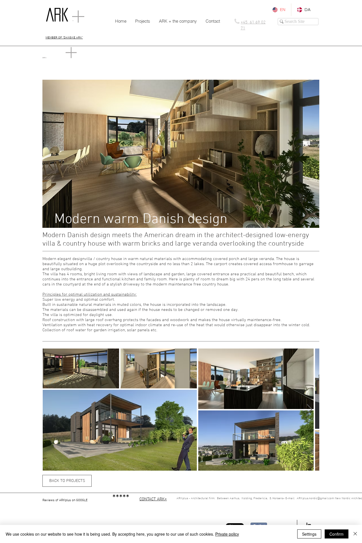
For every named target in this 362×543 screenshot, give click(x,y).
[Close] (355, 533)
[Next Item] (309, 409)
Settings (309, 534)
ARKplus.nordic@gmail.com (315, 498)
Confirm (336, 534)
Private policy (227, 534)
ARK (57, 14)
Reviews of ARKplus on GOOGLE (77, 500)
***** (120, 499)
